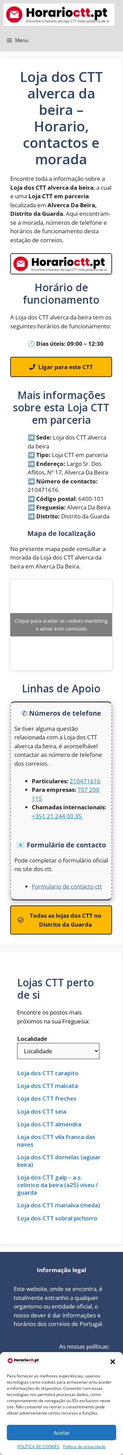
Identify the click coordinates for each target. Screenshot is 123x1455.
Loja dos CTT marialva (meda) (58, 1205)
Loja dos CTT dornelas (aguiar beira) (58, 1161)
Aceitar (62, 1432)
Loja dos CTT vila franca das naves (56, 1140)
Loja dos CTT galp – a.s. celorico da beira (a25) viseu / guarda (57, 1185)
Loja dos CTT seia (41, 1111)
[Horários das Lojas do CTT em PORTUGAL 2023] (58, 14)
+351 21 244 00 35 (57, 816)
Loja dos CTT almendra (49, 1124)
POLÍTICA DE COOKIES (38, 1447)
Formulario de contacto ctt (67, 886)
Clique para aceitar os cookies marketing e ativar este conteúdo (61, 625)
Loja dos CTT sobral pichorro (57, 1218)
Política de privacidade (84, 1447)
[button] (112, 1361)
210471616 (85, 781)
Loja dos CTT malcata (47, 1086)
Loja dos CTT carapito (48, 1073)
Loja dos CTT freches (47, 1098)
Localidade (32, 1039)
